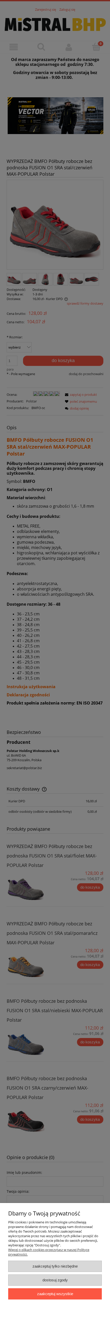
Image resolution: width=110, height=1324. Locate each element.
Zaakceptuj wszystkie (55, 1294)
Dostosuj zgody (55, 1280)
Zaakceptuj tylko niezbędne (55, 1266)
